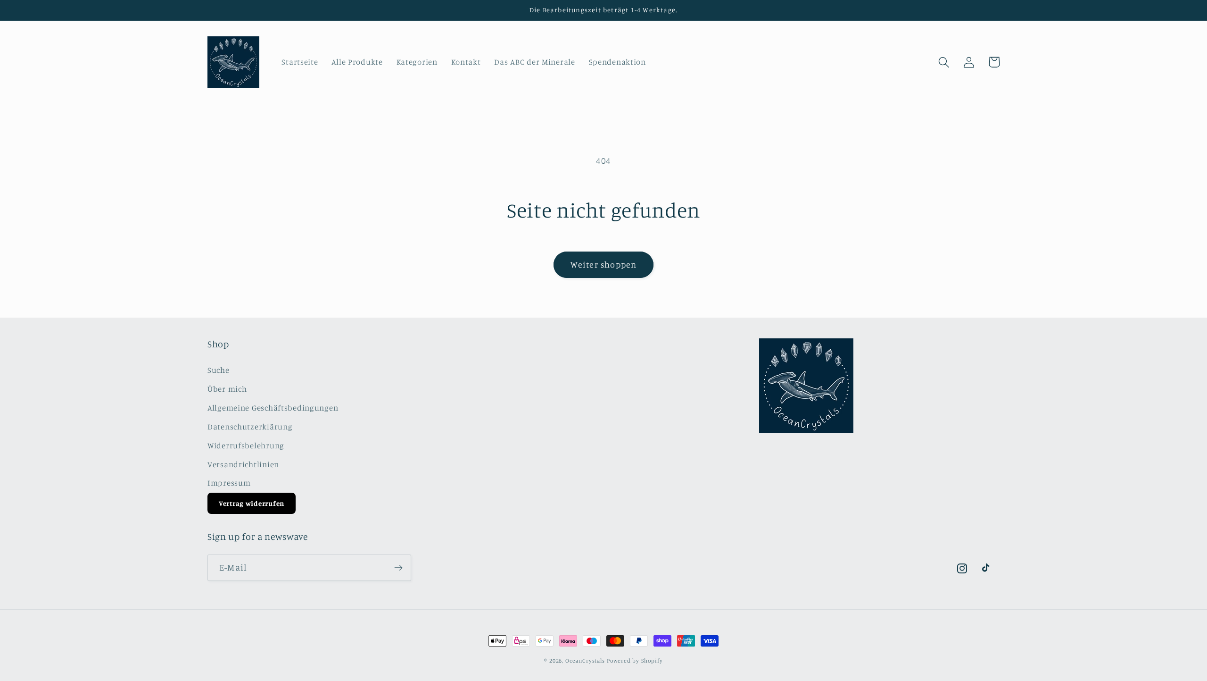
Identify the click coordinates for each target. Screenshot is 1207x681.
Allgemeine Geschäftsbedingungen (272, 407)
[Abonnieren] (398, 568)
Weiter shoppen (603, 264)
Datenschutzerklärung (249, 426)
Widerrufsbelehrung (245, 445)
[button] (944, 62)
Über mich (227, 389)
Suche (218, 370)
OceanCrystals (585, 660)
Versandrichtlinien (243, 464)
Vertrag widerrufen (251, 503)
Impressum (228, 483)
